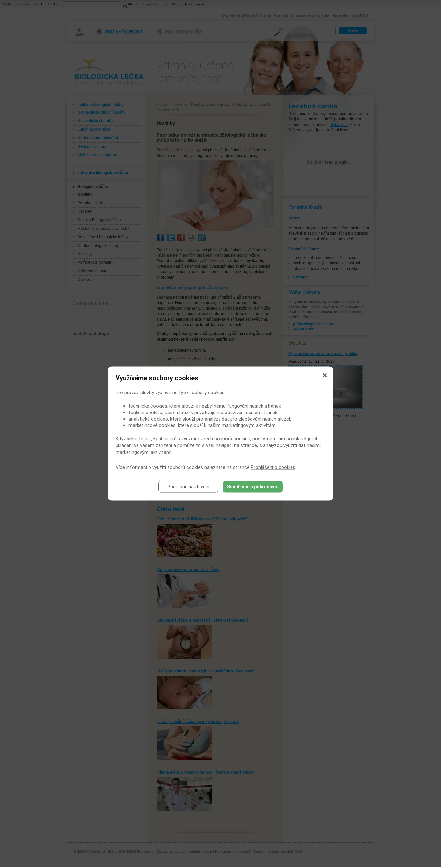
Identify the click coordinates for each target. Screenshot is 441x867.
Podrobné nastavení (188, 486)
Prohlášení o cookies (273, 467)
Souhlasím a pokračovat (253, 486)
